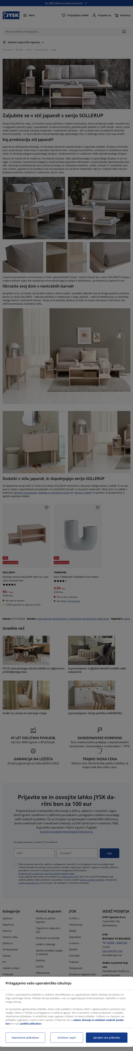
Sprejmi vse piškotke (106, 1037)
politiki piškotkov (31, 1023)
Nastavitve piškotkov (25, 1037)
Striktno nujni (67, 1037)
